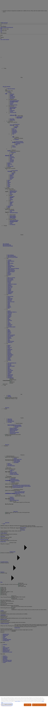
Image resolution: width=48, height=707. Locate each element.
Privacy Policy (17, 701)
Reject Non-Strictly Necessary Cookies (39, 704)
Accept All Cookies (27, 704)
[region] (24, 701)
